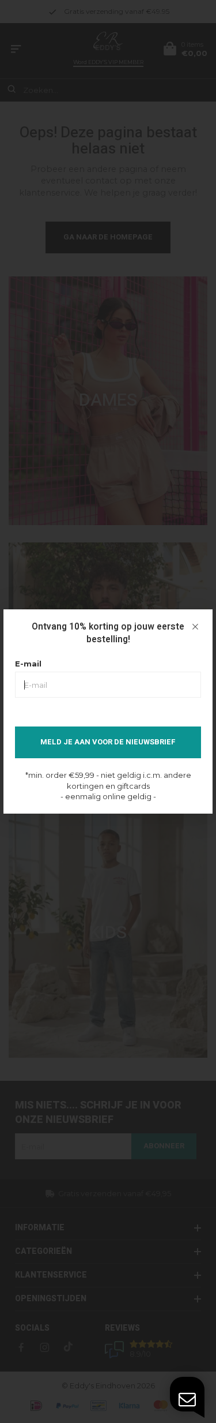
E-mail (28, 663)
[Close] (195, 626)
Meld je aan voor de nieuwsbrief (108, 741)
